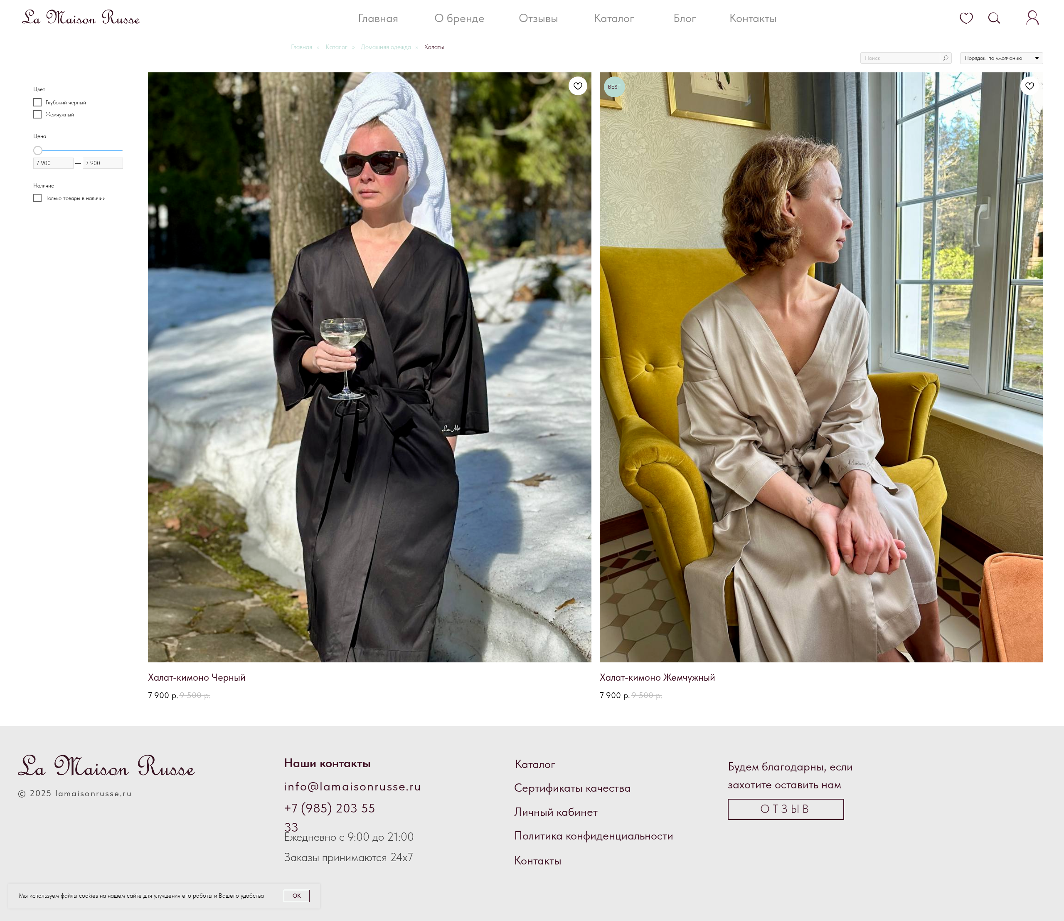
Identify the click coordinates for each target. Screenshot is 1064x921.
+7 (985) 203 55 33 (329, 818)
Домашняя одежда (386, 47)
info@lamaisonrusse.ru (353, 786)
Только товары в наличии (76, 197)
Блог (684, 18)
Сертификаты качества (572, 788)
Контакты (753, 18)
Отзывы (538, 18)
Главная (378, 18)
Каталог (614, 18)
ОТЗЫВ (785, 809)
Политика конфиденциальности (593, 835)
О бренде (459, 18)
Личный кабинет (556, 812)
